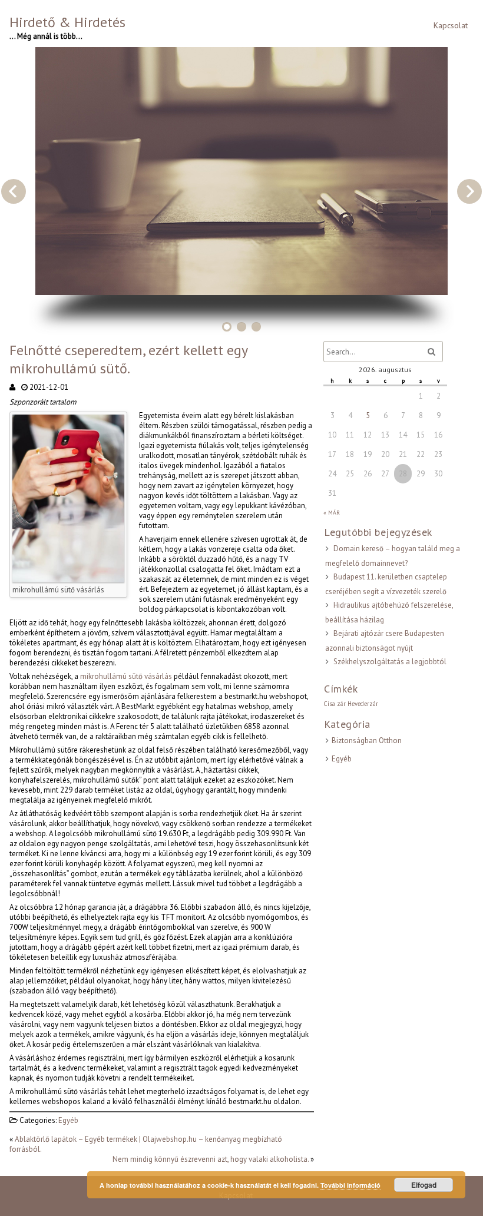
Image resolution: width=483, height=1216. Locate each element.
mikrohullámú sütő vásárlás (126, 676)
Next (469, 191)
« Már (331, 512)
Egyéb (68, 1120)
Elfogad (423, 1184)
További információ (350, 1185)
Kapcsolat (451, 25)
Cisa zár (334, 704)
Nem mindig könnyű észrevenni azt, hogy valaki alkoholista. (211, 1159)
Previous (13, 191)
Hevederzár (363, 704)
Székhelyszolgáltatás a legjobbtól (389, 662)
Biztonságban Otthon (367, 740)
